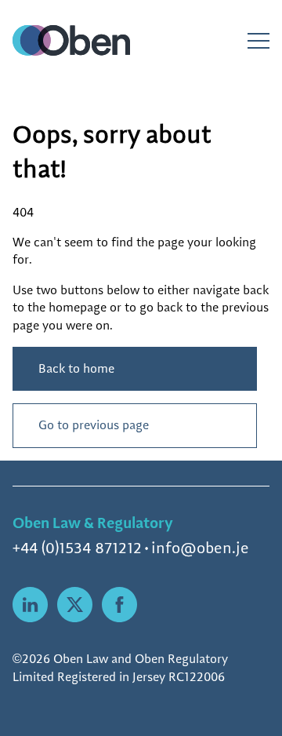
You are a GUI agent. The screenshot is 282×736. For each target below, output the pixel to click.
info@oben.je (200, 547)
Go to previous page (93, 424)
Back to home (76, 368)
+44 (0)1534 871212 (77, 547)
